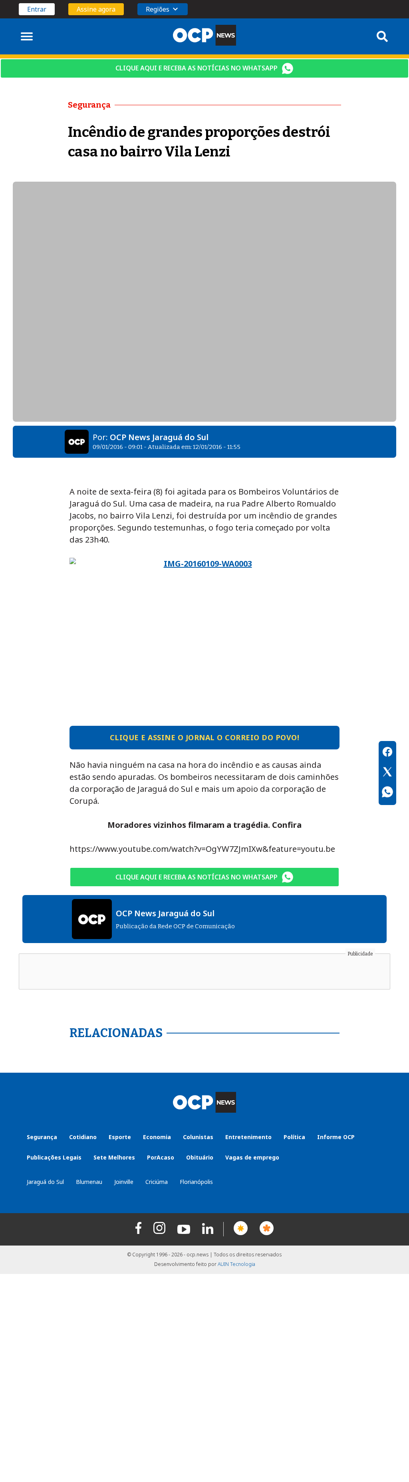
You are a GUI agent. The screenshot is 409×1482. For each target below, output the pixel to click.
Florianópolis (196, 1182)
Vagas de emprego (252, 1157)
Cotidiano (83, 1137)
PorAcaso (160, 1157)
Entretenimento (248, 1137)
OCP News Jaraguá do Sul (159, 437)
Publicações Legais (54, 1157)
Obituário (199, 1157)
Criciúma (156, 1182)
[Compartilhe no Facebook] (387, 753)
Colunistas (198, 1137)
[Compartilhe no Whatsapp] (387, 793)
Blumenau (89, 1182)
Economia (157, 1137)
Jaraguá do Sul (45, 1182)
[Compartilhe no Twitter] (387, 773)
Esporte (120, 1137)
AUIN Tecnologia (236, 1264)
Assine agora (96, 9)
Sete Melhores (114, 1157)
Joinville (123, 1182)
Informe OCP (336, 1137)
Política (294, 1137)
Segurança (42, 1137)
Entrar (36, 9)
